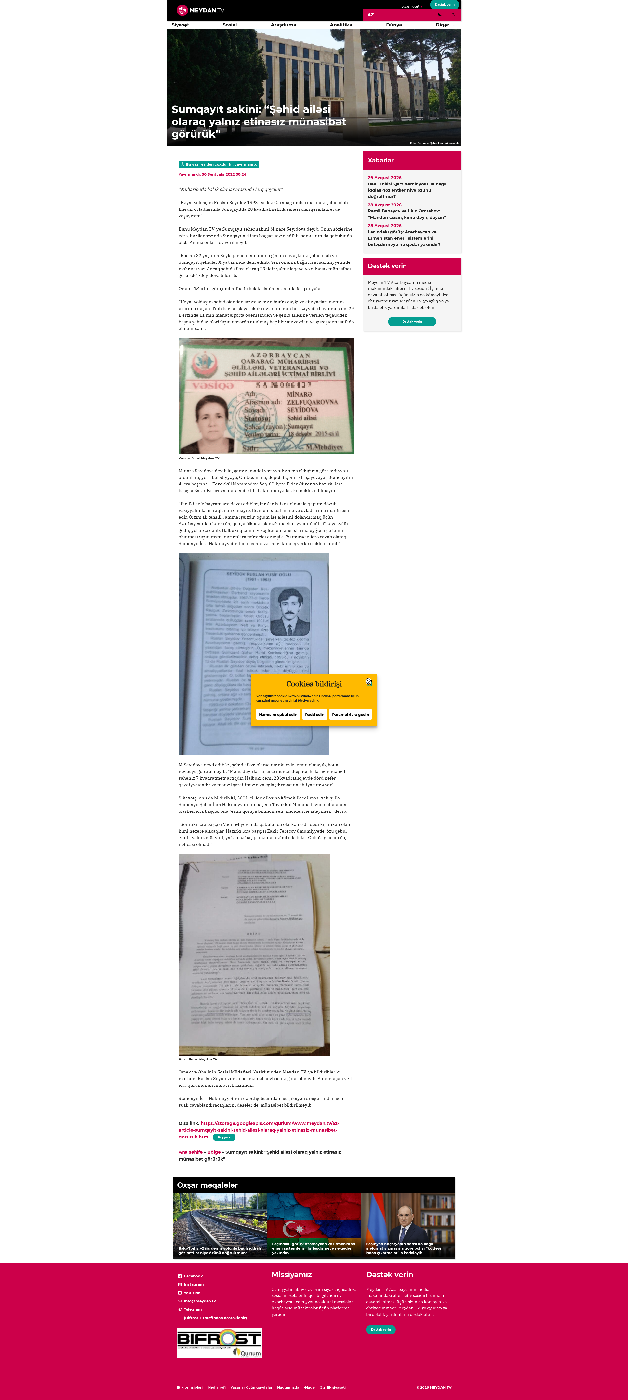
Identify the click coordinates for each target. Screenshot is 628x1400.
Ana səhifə (191, 1152)
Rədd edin (314, 714)
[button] (455, 25)
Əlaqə (309, 1387)
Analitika (341, 25)
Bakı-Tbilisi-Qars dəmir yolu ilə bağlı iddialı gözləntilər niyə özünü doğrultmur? (407, 190)
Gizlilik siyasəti (333, 1387)
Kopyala (224, 1136)
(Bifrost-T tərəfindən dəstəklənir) (215, 1317)
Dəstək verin (445, 4)
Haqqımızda (288, 1387)
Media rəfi (217, 1387)
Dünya (394, 25)
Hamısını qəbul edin (278, 714)
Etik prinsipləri (190, 1387)
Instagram (194, 1284)
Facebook (193, 1276)
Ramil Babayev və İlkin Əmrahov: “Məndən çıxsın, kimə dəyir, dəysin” (407, 214)
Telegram (193, 1309)
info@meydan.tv (200, 1301)
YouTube (192, 1292)
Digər (442, 25)
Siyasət (180, 25)
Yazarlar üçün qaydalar (251, 1387)
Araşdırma (283, 25)
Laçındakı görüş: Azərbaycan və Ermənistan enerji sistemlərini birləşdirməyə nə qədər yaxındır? (404, 238)
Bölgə (214, 1152)
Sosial (230, 25)
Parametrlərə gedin (350, 714)
